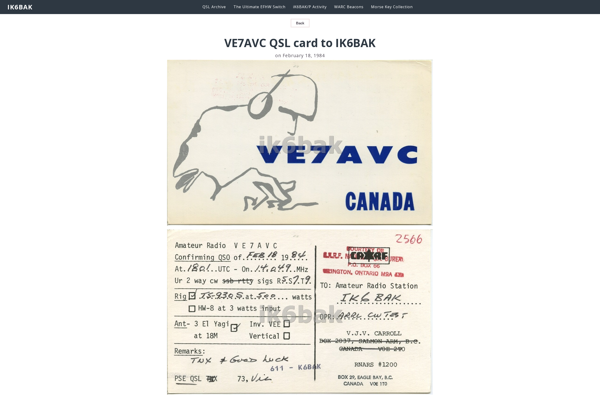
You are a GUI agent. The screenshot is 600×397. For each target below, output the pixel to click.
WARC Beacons (349, 6)
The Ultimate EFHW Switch (259, 6)
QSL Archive (214, 6)
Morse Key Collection (392, 6)
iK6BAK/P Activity (310, 6)
